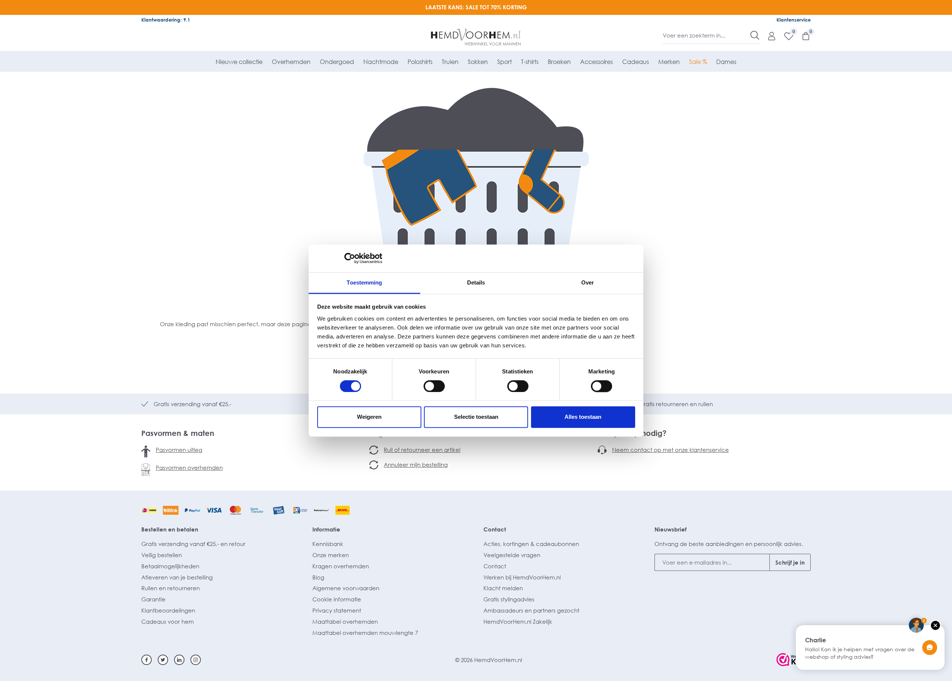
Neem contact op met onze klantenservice (670, 449)
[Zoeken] (754, 35)
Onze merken (330, 555)
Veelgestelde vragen (511, 555)
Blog (318, 577)
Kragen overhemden (340, 566)
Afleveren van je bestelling (177, 577)
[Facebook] (146, 660)
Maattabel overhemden (345, 621)
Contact (494, 529)
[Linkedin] (179, 660)
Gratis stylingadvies (508, 599)
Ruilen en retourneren (170, 588)
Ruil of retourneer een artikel (422, 449)
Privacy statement (336, 610)
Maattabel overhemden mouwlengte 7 (365, 632)
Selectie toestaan (476, 417)
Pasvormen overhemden (189, 467)
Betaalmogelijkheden (170, 566)
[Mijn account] (767, 35)
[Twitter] (163, 660)
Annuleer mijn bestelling (416, 464)
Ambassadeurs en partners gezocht (531, 610)
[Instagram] (195, 660)
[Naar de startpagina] (476, 37)
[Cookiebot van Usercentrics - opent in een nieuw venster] (349, 258)
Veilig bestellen (161, 555)
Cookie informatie (336, 599)
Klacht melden (503, 588)
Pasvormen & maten (177, 432)
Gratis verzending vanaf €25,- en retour (193, 543)
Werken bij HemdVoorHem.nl (522, 577)
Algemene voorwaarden (345, 588)
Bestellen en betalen (169, 529)
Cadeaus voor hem (167, 621)
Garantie (153, 599)
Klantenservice (793, 20)
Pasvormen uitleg (179, 449)
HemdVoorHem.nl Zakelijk (517, 621)
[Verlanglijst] (785, 35)
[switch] (434, 386)
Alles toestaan (583, 417)
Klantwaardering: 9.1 (165, 20)
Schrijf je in (790, 562)
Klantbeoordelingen (168, 610)
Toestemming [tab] (364, 282)
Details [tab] (476, 282)
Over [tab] (587, 282)
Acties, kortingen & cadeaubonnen (531, 543)
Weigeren (369, 417)
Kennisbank (327, 543)
